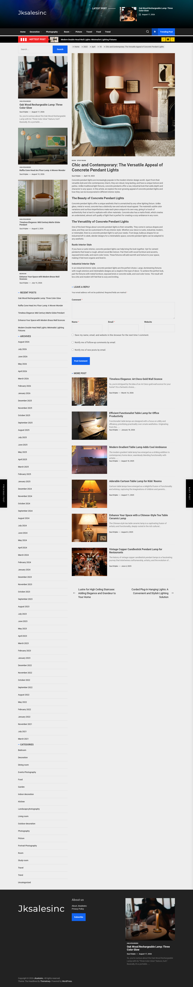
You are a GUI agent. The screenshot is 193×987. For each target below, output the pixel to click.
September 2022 (25, 687)
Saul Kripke (76, 176)
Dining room (23, 765)
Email (111, 322)
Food (98, 32)
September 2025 (25, 423)
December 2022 (25, 665)
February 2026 (24, 386)
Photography (52, 32)
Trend (107, 32)
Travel (89, 32)
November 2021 (25, 724)
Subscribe (78, 917)
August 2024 (23, 518)
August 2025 (23, 430)
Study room (23, 860)
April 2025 (22, 459)
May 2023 (22, 628)
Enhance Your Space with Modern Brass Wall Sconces (41, 320)
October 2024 (24, 504)
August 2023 (23, 606)
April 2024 (22, 548)
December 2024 (25, 489)
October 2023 (24, 592)
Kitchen (21, 801)
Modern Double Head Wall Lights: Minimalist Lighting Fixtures (41, 329)
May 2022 (22, 702)
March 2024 (23, 555)
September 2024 (25, 511)
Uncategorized (24, 882)
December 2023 (25, 577)
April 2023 (22, 636)
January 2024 (24, 570)
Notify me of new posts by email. (90, 350)
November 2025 (25, 408)
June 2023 (22, 621)
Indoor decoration (26, 794)
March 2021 (23, 739)
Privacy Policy (78, 909)
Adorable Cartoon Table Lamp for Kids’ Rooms (135, 481)
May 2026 (22, 364)
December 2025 (25, 401)
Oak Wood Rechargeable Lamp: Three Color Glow (39, 298)
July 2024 (22, 526)
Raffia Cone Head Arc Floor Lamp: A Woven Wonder (42, 170)
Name (75, 322)
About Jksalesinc (79, 906)
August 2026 (23, 342)
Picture (79, 32)
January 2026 (24, 393)
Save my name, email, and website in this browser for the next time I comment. (112, 335)
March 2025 (23, 467)
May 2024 (22, 540)
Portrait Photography (27, 846)
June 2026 (22, 357)
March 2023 (23, 643)
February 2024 (24, 562)
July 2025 (22, 437)
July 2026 (22, 349)
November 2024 (25, 496)
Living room (23, 816)
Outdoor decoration (26, 823)
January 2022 (24, 717)
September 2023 (25, 599)
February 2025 (24, 474)
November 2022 (25, 673)
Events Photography (27, 772)
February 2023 (24, 651)
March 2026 (23, 379)
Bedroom (22, 750)
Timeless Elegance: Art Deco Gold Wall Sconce (135, 378)
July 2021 (22, 731)
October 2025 (24, 415)
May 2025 (22, 452)
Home (23, 32)
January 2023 (24, 658)
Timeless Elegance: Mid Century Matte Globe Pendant (41, 313)
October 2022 (24, 680)
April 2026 (22, 371)
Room (66, 32)
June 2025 (22, 445)
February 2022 (24, 709)
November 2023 (25, 584)
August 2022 (23, 695)
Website (148, 322)
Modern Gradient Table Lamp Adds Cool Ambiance (138, 447)
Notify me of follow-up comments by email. (95, 342)
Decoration (35, 32)
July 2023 (22, 614)
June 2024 (22, 533)
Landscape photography (29, 809)
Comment (77, 299)
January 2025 (24, 481)
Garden (21, 787)
